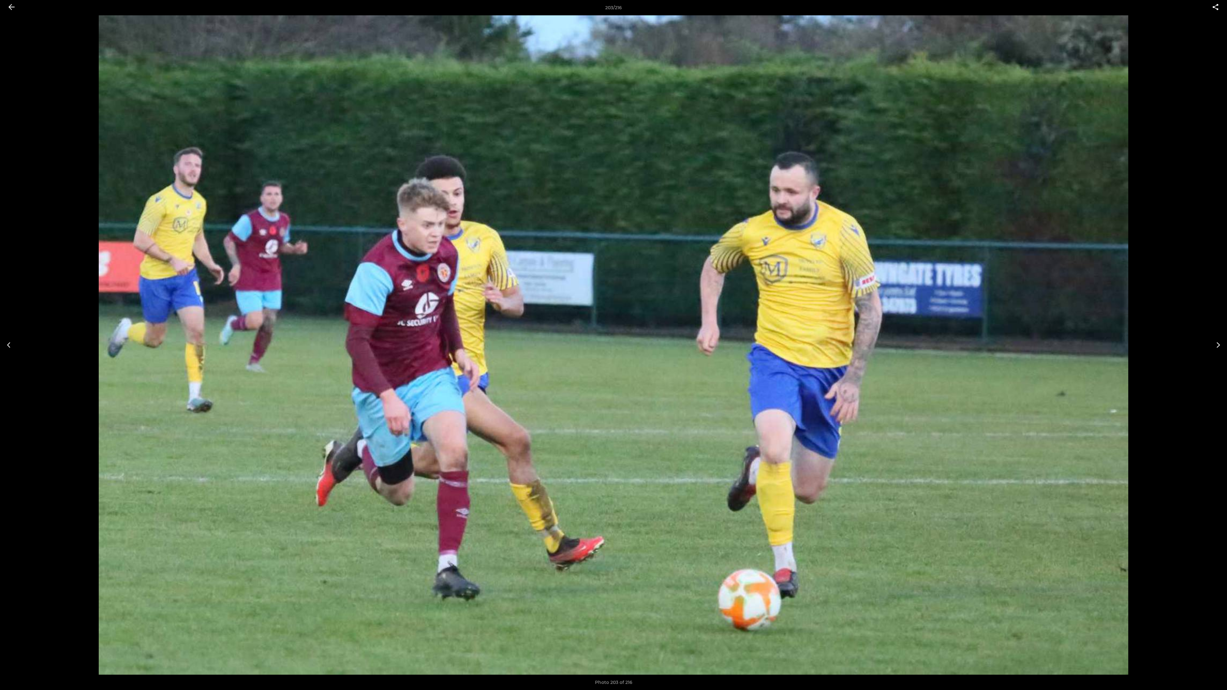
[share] (1215, 7)
